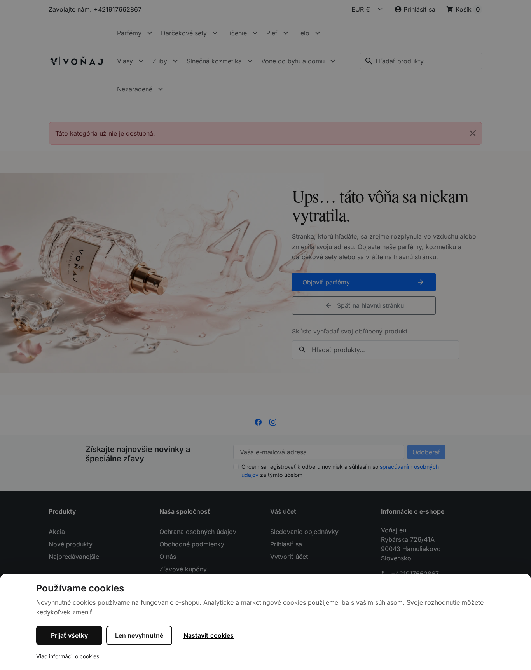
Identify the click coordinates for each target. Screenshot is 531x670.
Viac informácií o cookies (67, 656)
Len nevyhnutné (139, 635)
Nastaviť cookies (208, 635)
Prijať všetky (69, 635)
